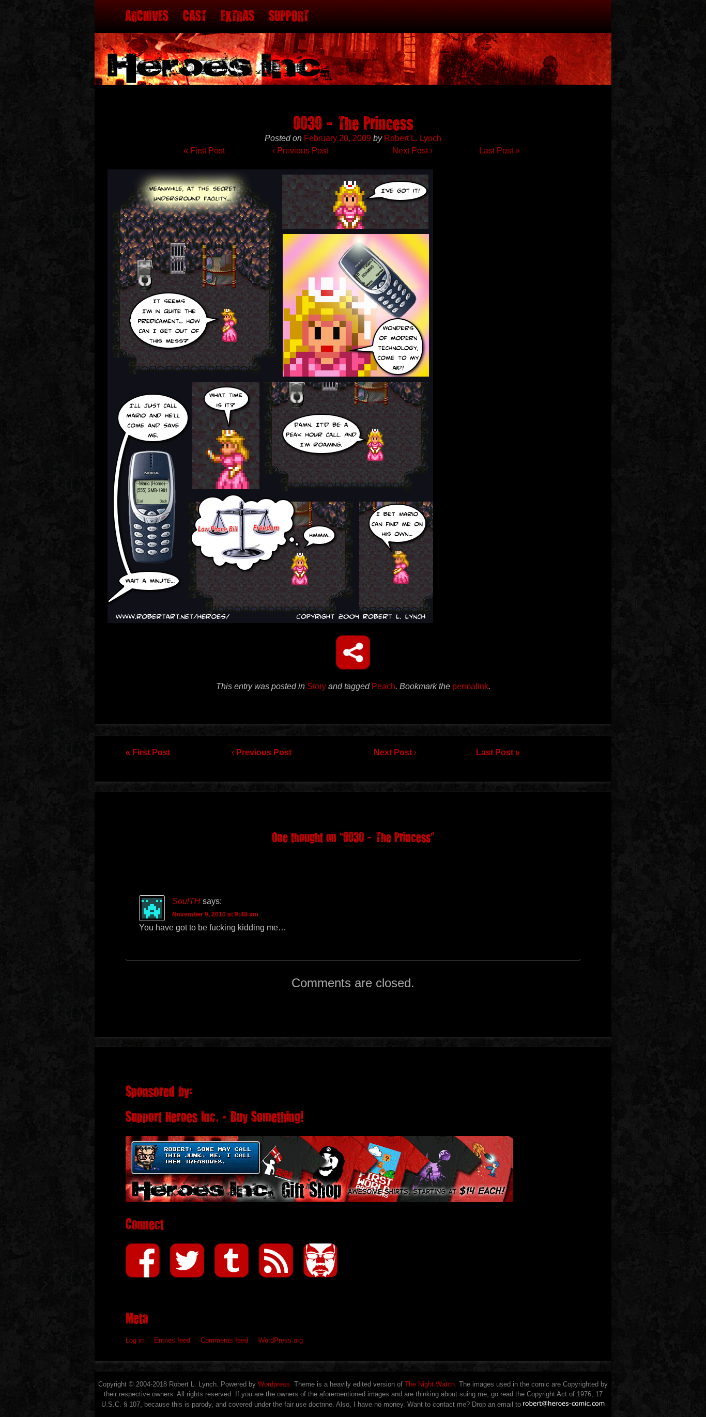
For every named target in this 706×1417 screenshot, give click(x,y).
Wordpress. (275, 1384)
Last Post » (499, 150)
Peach (383, 686)
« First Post (204, 150)
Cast (194, 16)
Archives (146, 16)
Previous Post (300, 150)
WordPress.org (280, 1340)
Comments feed (224, 1340)
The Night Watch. (431, 1384)
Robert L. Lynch (412, 138)
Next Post (412, 150)
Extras (237, 16)
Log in (135, 1340)
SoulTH (186, 901)
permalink (470, 686)
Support (289, 16)
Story (316, 686)
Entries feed (172, 1340)
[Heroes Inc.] (353, 42)
